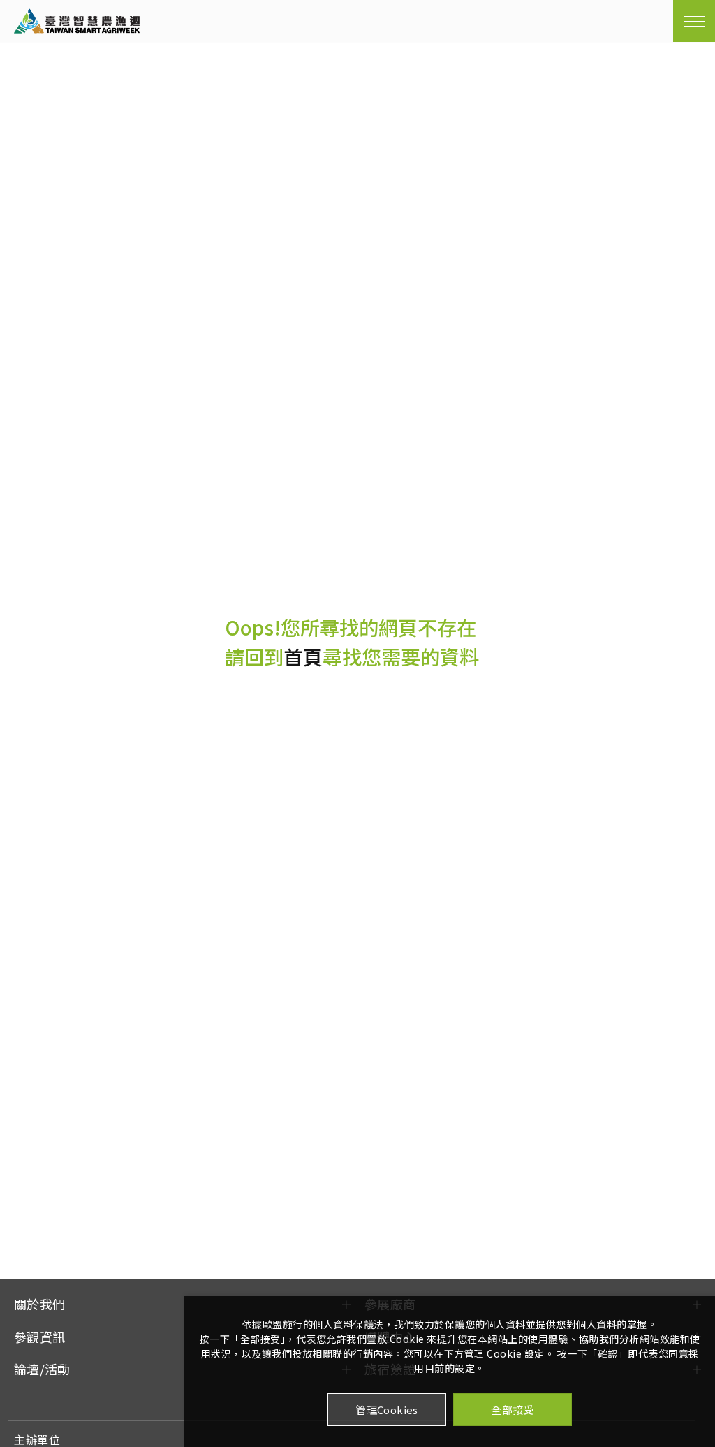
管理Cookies (386, 1409)
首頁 (303, 656)
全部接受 (512, 1409)
